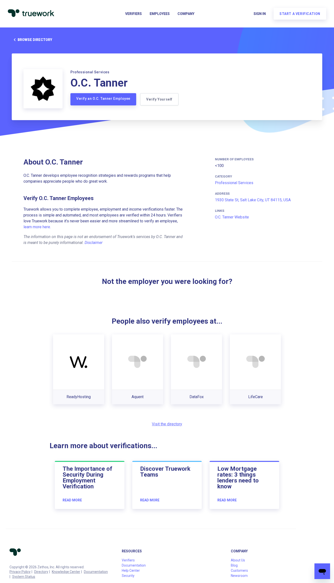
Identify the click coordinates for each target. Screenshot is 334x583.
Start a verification (299, 14)
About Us (238, 560)
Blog (234, 565)
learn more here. (37, 227)
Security (128, 576)
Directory (41, 572)
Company (186, 14)
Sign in (260, 14)
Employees (160, 14)
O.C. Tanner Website (232, 217)
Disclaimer (93, 242)
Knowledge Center (66, 572)
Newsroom (239, 576)
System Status (23, 577)
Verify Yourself (159, 99)
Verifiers (133, 14)
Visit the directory (167, 424)
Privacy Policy (20, 572)
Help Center (131, 570)
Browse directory (35, 40)
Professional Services (234, 182)
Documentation (96, 572)
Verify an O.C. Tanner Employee (103, 99)
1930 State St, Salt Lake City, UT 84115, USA (253, 200)
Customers (239, 570)
